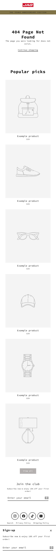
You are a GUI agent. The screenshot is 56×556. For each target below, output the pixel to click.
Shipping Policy (41, 523)
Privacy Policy (23, 523)
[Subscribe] (51, 548)
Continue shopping (28, 50)
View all (28, 471)
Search (10, 523)
